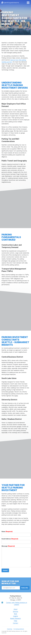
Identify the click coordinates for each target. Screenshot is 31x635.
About (15, 609)
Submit (5, 570)
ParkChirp (9, 629)
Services (15, 611)
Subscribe (24, 588)
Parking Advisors (10, 3)
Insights (15, 616)
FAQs (15, 621)
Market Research (15, 618)
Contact (15, 623)
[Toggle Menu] (28, 2)
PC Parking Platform (19, 629)
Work (15, 614)
